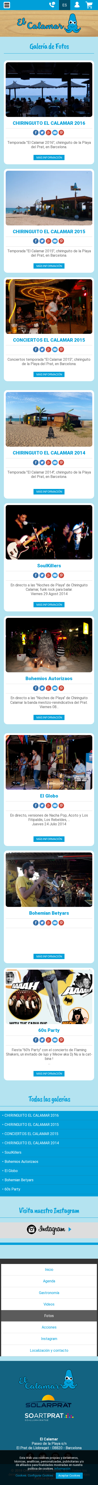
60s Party (49, 1030)
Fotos (49, 1316)
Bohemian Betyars (49, 913)
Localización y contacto (49, 1350)
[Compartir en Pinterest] (62, 133)
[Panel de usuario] (77, 7)
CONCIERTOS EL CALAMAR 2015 (49, 340)
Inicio (49, 1269)
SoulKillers (49, 565)
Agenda (49, 1281)
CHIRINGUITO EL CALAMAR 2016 (49, 123)
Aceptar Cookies (69, 1475)
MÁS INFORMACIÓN (49, 157)
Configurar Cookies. (41, 1475)
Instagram (49, 1339)
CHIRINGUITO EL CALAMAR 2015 (49, 231)
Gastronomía (49, 1293)
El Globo (49, 796)
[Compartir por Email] (55, 133)
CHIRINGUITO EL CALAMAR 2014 (49, 453)
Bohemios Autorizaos (49, 678)
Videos (49, 1304)
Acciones (49, 1327)
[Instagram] (49, 1234)
